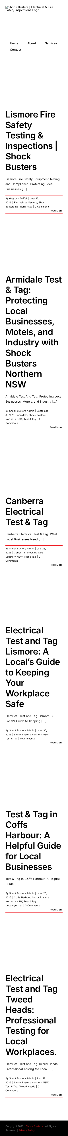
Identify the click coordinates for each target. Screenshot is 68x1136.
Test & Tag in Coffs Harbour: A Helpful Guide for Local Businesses (33, 840)
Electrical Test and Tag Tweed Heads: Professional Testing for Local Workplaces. (31, 1015)
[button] (31, 49)
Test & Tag (30, 419)
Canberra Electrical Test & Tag (26, 511)
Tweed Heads (27, 1086)
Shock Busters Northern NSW (31, 734)
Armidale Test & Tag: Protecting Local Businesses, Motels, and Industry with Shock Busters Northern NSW (33, 332)
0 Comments (42, 206)
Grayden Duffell (18, 198)
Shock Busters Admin (21, 410)
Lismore (32, 202)
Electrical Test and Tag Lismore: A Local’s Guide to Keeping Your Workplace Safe (32, 667)
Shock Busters (34, 1126)
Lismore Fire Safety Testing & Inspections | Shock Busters (31, 140)
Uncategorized (13, 905)
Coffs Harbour (22, 897)
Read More (56, 210)
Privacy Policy (27, 1130)
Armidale (22, 415)
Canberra (19, 552)
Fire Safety (20, 202)
